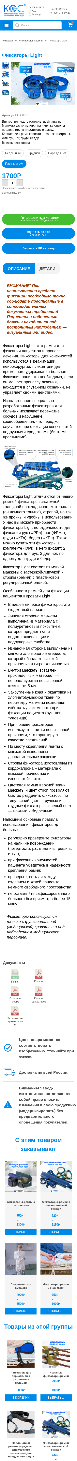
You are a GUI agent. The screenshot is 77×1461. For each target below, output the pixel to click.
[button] (6, 25)
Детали (47, 269)
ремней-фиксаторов (21, 501)
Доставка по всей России (43, 1072)
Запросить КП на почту (39, 248)
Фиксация (7, 40)
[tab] (19, 268)
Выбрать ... (20, 1232)
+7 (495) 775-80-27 (59, 12)
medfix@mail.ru (60, 9)
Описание (19, 269)
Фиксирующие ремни (31, 40)
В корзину (20, 1397)
